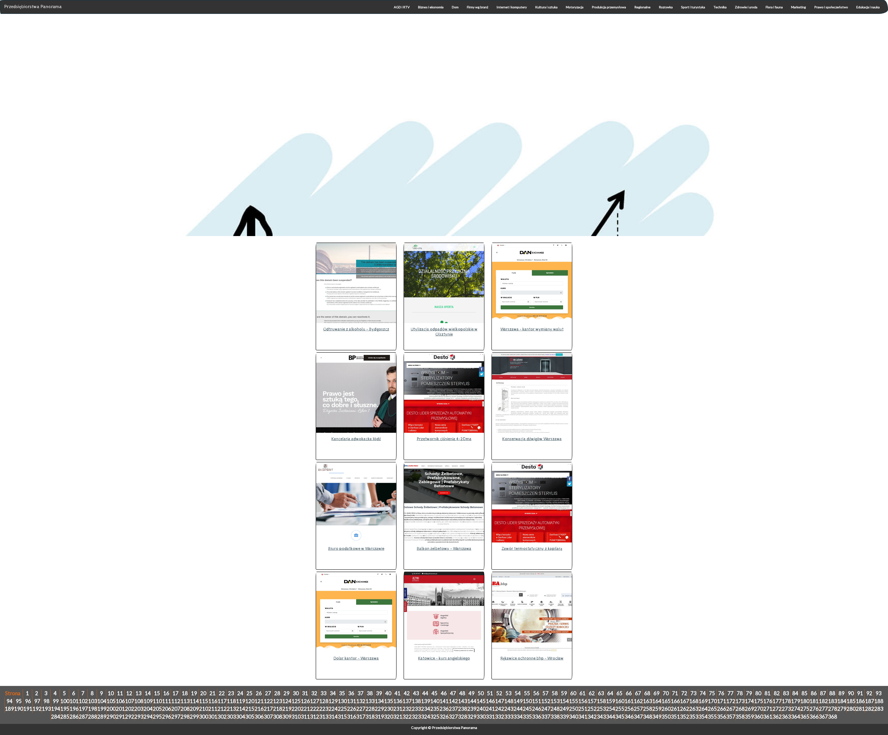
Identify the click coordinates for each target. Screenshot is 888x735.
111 (166, 701)
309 (286, 716)
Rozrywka (666, 7)
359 (749, 716)
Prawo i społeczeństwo (831, 7)
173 (740, 701)
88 (832, 693)
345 (619, 716)
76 (721, 693)
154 (564, 701)
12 (129, 693)
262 (684, 709)
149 (518, 701)
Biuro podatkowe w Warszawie (356, 548)
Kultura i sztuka (546, 7)
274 (795, 709)
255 (619, 709)
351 (675, 716)
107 (129, 701)
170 (712, 701)
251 (582, 709)
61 (583, 693)
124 (286, 701)
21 (213, 693)
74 (703, 693)
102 (83, 701)
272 (777, 709)
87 (823, 693)
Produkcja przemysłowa (609, 7)
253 (601, 709)
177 (777, 701)
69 (657, 693)
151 (536, 701)
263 (693, 709)
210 (203, 709)
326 (444, 716)
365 (804, 716)
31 (305, 693)
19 (194, 693)
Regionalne (642, 7)
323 (416, 716)
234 (425, 709)
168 (693, 701)
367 (823, 716)
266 (721, 709)
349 (656, 716)
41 (398, 693)
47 (453, 693)
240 (481, 709)
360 (758, 716)
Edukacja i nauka (868, 7)
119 (240, 701)
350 (666, 716)
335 (527, 716)
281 (860, 709)
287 (83, 716)
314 (333, 716)
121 (259, 701)
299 (194, 716)
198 (92, 709)
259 (656, 709)
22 (222, 693)
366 (814, 716)
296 (166, 716)
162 (638, 701)
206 (166, 709)
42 (407, 693)
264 (703, 709)
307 (268, 716)
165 (666, 701)
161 (629, 701)
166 (675, 701)
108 (138, 701)
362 (777, 716)
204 (148, 709)
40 (388, 693)
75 (712, 693)
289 (101, 716)
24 (240, 693)
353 (693, 716)
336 (536, 716)
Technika (720, 7)
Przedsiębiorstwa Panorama (33, 6)
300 (203, 716)
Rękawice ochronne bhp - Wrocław (532, 658)
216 (259, 709)
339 (564, 716)
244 (518, 709)
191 (27, 709)
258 (647, 709)
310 (296, 716)
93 (879, 693)
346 (629, 716)
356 (721, 716)
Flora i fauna (774, 7)
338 (555, 716)
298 (185, 716)
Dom (455, 7)
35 (342, 693)
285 (64, 716)
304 (240, 716)
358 (740, 716)
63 (601, 693)
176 (767, 701)
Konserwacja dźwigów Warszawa (532, 438)
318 (370, 716)
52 (499, 693)
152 (545, 701)
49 (472, 693)
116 (212, 701)
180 (804, 701)
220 (296, 709)
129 (333, 701)
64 (610, 693)
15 (157, 693)
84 (795, 693)
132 (360, 701)
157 (592, 701)
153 (555, 701)
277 (823, 709)
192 (37, 709)
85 (805, 693)
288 (92, 716)
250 (573, 709)
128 (323, 701)
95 (19, 701)
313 (323, 716)
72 (684, 693)
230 (388, 709)
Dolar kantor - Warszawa (356, 658)
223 (323, 709)
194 (55, 709)
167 (684, 701)
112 (175, 701)
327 (453, 716)
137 (407, 701)
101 (74, 701)
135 (388, 701)
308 (277, 716)
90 (851, 693)
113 (185, 701)
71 (675, 693)
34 (333, 693)
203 (138, 709)
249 (564, 709)
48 (462, 693)
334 (518, 716)
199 (101, 709)
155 (573, 701)
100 (64, 701)
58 (555, 693)
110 (157, 701)
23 (231, 693)
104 (101, 701)
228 (370, 709)
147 (499, 701)
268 (740, 709)
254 (610, 709)
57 (546, 693)
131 (351, 701)
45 (435, 693)
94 (9, 701)
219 (286, 709)
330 (481, 716)
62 (592, 693)
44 (425, 693)
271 (767, 709)
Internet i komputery (511, 7)
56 (536, 693)
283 (878, 709)
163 (647, 701)
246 (536, 709)
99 (56, 701)
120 (249, 701)
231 (397, 709)
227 (360, 709)
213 (231, 709)
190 (18, 709)
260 (666, 709)
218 (277, 709)
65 (620, 693)
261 (675, 709)
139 (425, 701)
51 (490, 693)
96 (28, 701)
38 (370, 693)
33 (324, 693)
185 (851, 701)
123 (277, 701)
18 (185, 693)
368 (832, 716)
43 (416, 693)
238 (462, 709)
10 (111, 693)
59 (564, 693)
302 (222, 716)
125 (296, 701)
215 (249, 709)
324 (425, 716)
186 (860, 701)
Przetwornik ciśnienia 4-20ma (444, 438)
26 (259, 693)
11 (120, 693)
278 (832, 709)
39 (379, 693)
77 (731, 693)
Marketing (798, 7)
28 (277, 693)
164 (656, 701)
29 (287, 693)
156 (582, 701)
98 (46, 701)
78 (740, 693)
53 (509, 693)
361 (767, 716)
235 (434, 709)
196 (74, 709)
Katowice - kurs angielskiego (444, 658)
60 (573, 693)
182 (823, 701)
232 (407, 709)
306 (259, 716)
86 (814, 693)
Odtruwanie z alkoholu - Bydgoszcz (356, 329)
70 (666, 693)
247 (545, 709)
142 (453, 701)
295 (157, 716)
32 (314, 693)
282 (869, 709)
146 (490, 701)
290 (111, 716)
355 (712, 716)
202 (129, 709)
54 (518, 693)
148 (508, 701)
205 (157, 709)
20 (203, 693)
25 (250, 693)
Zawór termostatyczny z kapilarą (532, 548)
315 (342, 716)
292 (129, 716)
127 (314, 701)
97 (37, 701)
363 (786, 716)
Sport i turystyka (693, 7)
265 (712, 709)
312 (314, 716)
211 (212, 709)
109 (148, 701)
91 (860, 693)
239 (471, 709)
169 (703, 701)
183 (832, 701)
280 (851, 709)
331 (490, 716)
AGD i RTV (402, 7)
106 (120, 701)
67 (638, 693)
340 (573, 716)
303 (231, 716)
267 (730, 709)
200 (111, 709)
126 (305, 701)
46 (444, 693)
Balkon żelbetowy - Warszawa (444, 548)
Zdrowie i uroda (746, 7)
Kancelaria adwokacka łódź (356, 438)
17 (176, 693)
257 (638, 709)
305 (249, 716)
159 (610, 701)
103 (92, 701)
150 (527, 701)
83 (786, 693)
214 (240, 709)
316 (351, 716)
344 (610, 716)
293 (138, 716)
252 (592, 709)
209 (194, 709)
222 (314, 709)
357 (730, 716)
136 (397, 701)
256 (629, 709)
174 (749, 701)
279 (841, 709)
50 (481, 693)
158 (601, 701)
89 (842, 693)
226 (351, 709)
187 (869, 701)
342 (592, 716)
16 (166, 693)
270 (758, 709)
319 (379, 716)
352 (684, 716)
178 (786, 701)
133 (370, 701)
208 (185, 709)
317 (360, 716)
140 (434, 701)
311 (305, 716)
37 (361, 693)
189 (9, 709)
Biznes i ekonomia (431, 7)
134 (379, 701)
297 (175, 716)
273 (786, 709)
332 (499, 716)
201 (120, 709)
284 (55, 716)
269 (749, 709)
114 (194, 701)
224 (333, 709)
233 (416, 709)
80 (758, 693)
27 (268, 693)
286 (74, 716)
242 (499, 709)
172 (730, 701)
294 (148, 716)
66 (629, 693)
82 (777, 693)
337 (545, 716)
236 (444, 709)
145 (481, 701)
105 (111, 701)
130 (342, 701)
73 (694, 693)
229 (379, 709)
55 (527, 693)
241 (490, 709)
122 (268, 701)
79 (749, 693)
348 (647, 716)
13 (139, 693)
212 (222, 709)
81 (768, 693)
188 (878, 701)
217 (268, 709)
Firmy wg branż (477, 7)
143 (462, 701)
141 (444, 701)
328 (462, 716)
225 (342, 709)
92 (869, 693)
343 (601, 716)
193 (46, 709)
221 (305, 709)
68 (647, 693)
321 (397, 716)
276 (814, 709)
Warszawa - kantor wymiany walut (532, 329)
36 (351, 693)
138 (416, 701)
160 (619, 701)
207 (175, 709)
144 (471, 701)
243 (508, 709)
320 (388, 716)
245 (527, 709)
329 (471, 716)
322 (407, 716)
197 (83, 709)
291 (120, 716)
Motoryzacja (574, 7)
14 (148, 693)
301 (212, 716)
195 (64, 709)
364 (795, 716)
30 (296, 693)
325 (434, 716)
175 (758, 701)
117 (222, 701)
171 (721, 701)
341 (582, 716)
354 (703, 716)
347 (638, 716)
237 (453, 709)
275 (804, 709)
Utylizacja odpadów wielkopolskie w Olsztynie (444, 332)
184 (841, 701)
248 (555, 709)
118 (231, 701)
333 (508, 716)
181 (814, 701)
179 (795, 701)
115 (203, 701)
